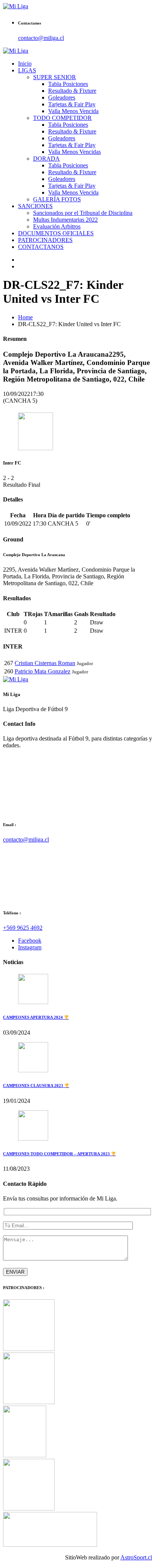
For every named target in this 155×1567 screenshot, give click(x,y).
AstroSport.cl (136, 1557)
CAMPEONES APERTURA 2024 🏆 (36, 1017)
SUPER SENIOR (54, 77)
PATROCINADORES (45, 240)
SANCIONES (35, 206)
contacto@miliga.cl (41, 38)
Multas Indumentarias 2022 (65, 219)
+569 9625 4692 (23, 928)
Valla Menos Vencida (73, 111)
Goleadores (61, 97)
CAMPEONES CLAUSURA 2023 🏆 (36, 1085)
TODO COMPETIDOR (62, 118)
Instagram (29, 947)
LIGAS (27, 70)
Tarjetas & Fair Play (72, 104)
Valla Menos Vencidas (74, 152)
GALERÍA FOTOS (57, 199)
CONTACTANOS (41, 247)
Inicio (25, 63)
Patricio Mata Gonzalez (42, 671)
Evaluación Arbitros (57, 226)
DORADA (46, 158)
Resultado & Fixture (72, 90)
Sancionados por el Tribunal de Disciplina (82, 213)
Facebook (29, 940)
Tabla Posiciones (68, 84)
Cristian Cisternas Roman (45, 663)
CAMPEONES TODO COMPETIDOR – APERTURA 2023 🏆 (59, 1153)
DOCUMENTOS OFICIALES (56, 233)
